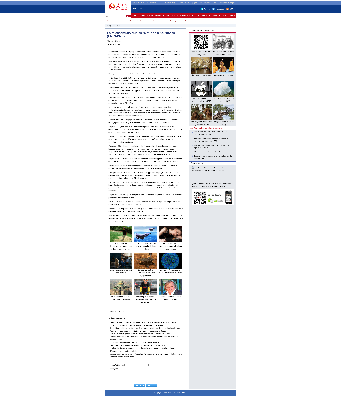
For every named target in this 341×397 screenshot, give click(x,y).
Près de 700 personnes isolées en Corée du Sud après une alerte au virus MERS (212, 140)
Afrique (166, 15)
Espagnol (194, 3)
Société (191, 15)
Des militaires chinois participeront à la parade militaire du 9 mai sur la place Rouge (145, 328)
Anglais (180, 3)
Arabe (209, 3)
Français (110, 26)
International (156, 15)
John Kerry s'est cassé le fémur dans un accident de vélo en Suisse (145, 299)
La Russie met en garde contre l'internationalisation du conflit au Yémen (140, 334)
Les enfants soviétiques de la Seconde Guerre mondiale (223, 54)
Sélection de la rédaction (202, 31)
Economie (144, 15)
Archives (153, 3)
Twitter (207, 9)
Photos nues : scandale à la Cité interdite (209, 152)
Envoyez (123, 311)
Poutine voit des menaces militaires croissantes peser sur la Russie (138, 331)
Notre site (144, 3)
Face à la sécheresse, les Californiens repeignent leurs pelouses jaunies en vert (121, 246)
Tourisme (223, 15)
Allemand (223, 3)
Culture (183, 15)
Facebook (219, 9)
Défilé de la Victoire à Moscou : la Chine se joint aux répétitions (136, 325)
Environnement (203, 15)
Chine (135, 15)
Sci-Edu (174, 15)
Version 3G (136, 3)
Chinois (168, 3)
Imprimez (113, 311)
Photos (232, 15)
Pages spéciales (198, 163)
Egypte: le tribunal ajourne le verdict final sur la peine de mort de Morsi (213, 157)
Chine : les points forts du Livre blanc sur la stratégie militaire (145, 246)
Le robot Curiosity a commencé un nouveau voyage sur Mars (146, 273)
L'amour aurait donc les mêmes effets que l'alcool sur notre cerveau (170, 246)
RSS (231, 9)
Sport (214, 15)
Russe (186, 3)
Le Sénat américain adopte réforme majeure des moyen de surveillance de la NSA (161, 21)
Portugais (231, 3)
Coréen (215, 3)
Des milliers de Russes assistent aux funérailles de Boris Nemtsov (137, 345)
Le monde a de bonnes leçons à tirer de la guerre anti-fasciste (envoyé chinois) (143, 322)
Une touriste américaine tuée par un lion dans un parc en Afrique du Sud (212, 133)
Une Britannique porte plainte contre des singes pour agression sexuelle (213, 146)
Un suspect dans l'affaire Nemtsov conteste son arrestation (134, 342)
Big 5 (174, 3)
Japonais (202, 3)
